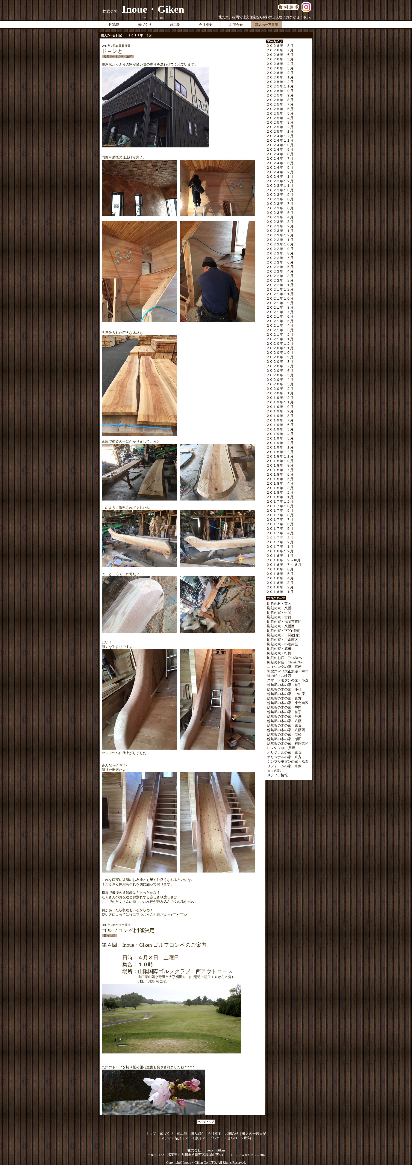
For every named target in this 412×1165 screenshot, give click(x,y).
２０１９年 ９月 (280, 411)
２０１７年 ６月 (280, 524)
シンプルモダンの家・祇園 (287, 761)
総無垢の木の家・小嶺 (284, 689)
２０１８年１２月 (280, 452)
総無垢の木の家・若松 (284, 734)
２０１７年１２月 (280, 501)
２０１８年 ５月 (280, 479)
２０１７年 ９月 (280, 510)
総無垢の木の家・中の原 (286, 694)
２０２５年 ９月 (280, 95)
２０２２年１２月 (280, 235)
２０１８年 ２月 (280, 492)
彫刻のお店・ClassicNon (285, 662)
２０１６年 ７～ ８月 (283, 564)
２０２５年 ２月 (280, 127)
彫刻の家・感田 (279, 649)
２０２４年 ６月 (280, 163)
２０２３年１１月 (280, 185)
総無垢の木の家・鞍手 (284, 685)
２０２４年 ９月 (280, 149)
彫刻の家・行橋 (279, 653)
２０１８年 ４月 (280, 483)
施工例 (175, 24)
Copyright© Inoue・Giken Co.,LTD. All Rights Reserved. (206, 1162)
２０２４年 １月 (280, 176)
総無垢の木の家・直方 (284, 698)
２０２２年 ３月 (280, 276)
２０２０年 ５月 (280, 375)
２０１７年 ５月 (280, 528)
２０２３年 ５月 (280, 212)
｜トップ (149, 1133)
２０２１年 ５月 (280, 321)
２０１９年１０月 (280, 407)
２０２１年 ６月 (280, 316)
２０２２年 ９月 (280, 249)
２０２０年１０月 (280, 352)
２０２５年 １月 (280, 131)
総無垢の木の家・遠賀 (284, 725)
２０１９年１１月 (280, 402)
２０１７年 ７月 (280, 519)
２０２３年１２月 (280, 181)
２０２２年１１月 (280, 240)
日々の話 (274, 770)
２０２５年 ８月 (280, 100)
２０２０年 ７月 (280, 366)
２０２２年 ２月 (280, 280)
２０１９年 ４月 (280, 434)
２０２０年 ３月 (280, 384)
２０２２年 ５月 (280, 267)
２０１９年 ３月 (280, 438)
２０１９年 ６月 (280, 425)
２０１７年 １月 (280, 546)
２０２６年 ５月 (280, 59)
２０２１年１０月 (280, 298)
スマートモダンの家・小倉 (287, 680)
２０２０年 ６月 (280, 370)
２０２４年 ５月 (280, 167)
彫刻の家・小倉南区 (282, 639)
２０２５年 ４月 (280, 118)
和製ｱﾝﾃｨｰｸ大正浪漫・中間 (287, 671)
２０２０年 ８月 (280, 361)
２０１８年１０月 (280, 461)
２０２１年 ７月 (280, 312)
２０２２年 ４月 (280, 271)
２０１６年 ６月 (280, 569)
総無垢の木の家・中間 (284, 707)
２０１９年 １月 (280, 447)
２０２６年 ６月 (280, 55)
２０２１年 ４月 (280, 325)
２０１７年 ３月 (280, 537)
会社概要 (205, 24)
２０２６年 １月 (280, 77)
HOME (114, 24)
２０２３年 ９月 (280, 194)
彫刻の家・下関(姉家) (283, 630)
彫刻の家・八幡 (279, 608)
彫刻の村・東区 (279, 603)
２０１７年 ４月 (280, 533)
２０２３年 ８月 (280, 199)
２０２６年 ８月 (280, 45)
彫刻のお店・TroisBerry (284, 658)
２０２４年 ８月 (280, 154)
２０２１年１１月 (280, 294)
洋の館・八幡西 (279, 676)
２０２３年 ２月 (280, 226)
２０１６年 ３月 (280, 583)
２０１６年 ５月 (280, 574)
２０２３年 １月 (280, 231)
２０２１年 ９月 (280, 303)
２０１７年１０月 (280, 506)
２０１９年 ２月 (280, 443)
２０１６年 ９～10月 (283, 560)
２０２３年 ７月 (280, 203)
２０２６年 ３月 (280, 68)
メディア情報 (277, 775)
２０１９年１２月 (280, 398)
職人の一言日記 (254, 1133)
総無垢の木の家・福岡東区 (287, 743)
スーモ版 (192, 1138)
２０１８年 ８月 (280, 465)
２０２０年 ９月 (280, 357)
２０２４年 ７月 (280, 158)
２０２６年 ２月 (280, 73)
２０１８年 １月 (280, 497)
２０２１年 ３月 (280, 330)
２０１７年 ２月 (280, 542)
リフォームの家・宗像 (284, 766)
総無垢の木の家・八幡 (284, 721)
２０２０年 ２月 (280, 388)
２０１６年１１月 (280, 555)
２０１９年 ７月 (280, 420)
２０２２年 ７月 (280, 258)
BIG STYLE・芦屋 (281, 748)
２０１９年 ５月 (280, 429)
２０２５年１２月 (280, 82)
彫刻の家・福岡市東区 (284, 621)
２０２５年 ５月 (280, 113)
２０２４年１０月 (280, 145)
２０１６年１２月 (280, 551)
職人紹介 (197, 1133)
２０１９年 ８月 (280, 416)
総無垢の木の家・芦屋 (284, 716)
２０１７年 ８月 (280, 515)
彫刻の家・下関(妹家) (283, 635)
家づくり (144, 24)
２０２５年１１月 (280, 86)
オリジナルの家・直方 (284, 757)
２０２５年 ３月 (280, 122)
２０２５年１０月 (280, 91)
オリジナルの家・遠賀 (284, 752)
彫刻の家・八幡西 (281, 626)
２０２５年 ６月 (280, 109)
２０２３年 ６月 (280, 208)
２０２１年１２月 (280, 289)
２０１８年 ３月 (280, 488)
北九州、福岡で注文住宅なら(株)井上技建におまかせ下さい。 (265, 17)
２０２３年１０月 (280, 190)
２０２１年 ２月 (280, 334)
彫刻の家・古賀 (279, 617)
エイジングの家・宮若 (284, 667)
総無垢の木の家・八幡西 (286, 730)
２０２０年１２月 (280, 343)
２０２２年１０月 (280, 244)
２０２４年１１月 (280, 140)
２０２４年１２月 (280, 136)
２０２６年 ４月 (280, 64)
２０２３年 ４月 (280, 217)
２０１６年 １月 (280, 592)
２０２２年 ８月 (280, 253)
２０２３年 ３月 (280, 222)
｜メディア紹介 (170, 1138)
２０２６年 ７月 (280, 50)
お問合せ (236, 24)
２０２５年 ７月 (280, 104)
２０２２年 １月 (280, 285)
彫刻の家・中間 (279, 612)
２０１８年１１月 (280, 456)
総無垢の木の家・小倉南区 (287, 703)
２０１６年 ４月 (280, 578)
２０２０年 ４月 (280, 379)
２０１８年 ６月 (280, 474)
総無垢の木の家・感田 (284, 739)
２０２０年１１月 (280, 348)
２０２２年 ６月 (280, 262)
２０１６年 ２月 (280, 587)
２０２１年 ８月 (280, 307)
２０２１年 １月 (280, 339)
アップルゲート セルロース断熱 (226, 1138)
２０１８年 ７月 (280, 470)
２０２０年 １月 (280, 393)
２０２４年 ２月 (280, 172)
